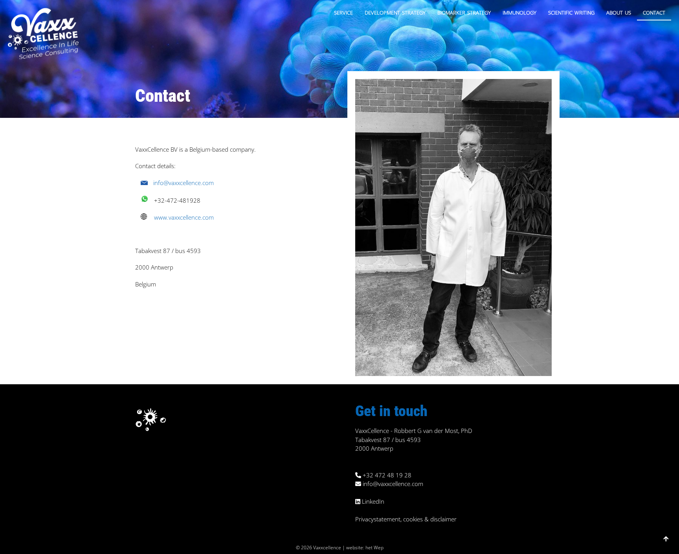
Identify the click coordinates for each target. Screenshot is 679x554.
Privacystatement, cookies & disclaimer (406, 519)
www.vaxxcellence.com (184, 217)
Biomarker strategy (464, 12)
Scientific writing (571, 12)
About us (618, 12)
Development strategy (395, 12)
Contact (654, 12)
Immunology (519, 12)
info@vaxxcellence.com (183, 183)
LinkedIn (372, 501)
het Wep (374, 547)
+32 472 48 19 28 (386, 475)
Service (343, 12)
